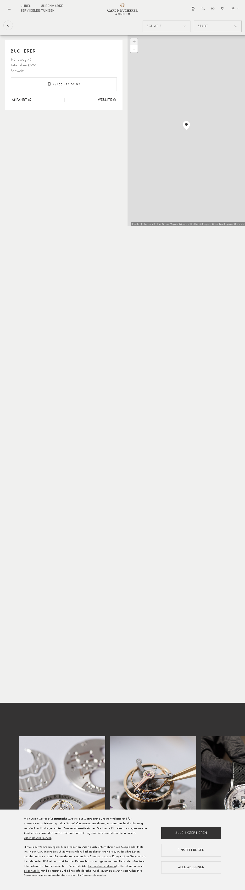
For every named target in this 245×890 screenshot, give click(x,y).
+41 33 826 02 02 (66, 84)
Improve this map (234, 224)
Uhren (26, 6)
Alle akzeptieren (191, 833)
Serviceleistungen (38, 10)
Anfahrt (20, 99)
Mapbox (218, 224)
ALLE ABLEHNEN (191, 867)
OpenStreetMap (165, 224)
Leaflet (136, 224)
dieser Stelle (32, 870)
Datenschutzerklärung (37, 838)
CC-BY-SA (195, 224)
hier (104, 828)
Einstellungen (191, 850)
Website (105, 99)
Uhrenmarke (52, 6)
